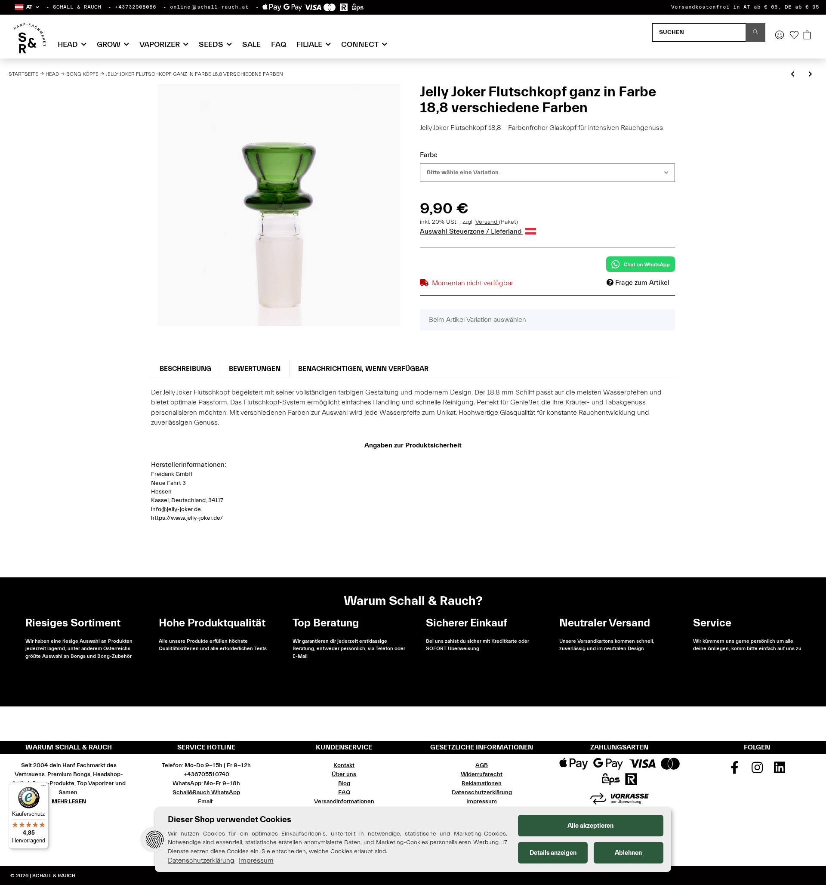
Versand (487, 222)
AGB (481, 765)
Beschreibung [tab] (185, 369)
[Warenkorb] (807, 36)
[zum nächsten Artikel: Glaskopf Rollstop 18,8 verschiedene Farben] (810, 74)
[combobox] (547, 172)
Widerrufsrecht (481, 774)
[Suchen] (755, 32)
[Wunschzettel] (794, 36)
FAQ (278, 44)
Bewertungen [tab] (254, 369)
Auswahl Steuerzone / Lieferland (471, 231)
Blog (344, 783)
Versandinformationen (344, 801)
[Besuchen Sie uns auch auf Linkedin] (780, 770)
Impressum (481, 801)
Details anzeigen (553, 853)
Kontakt (343, 765)
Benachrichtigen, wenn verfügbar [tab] (363, 369)
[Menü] (43, 787)
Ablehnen (628, 853)
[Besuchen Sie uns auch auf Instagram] (757, 770)
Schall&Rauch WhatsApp (206, 792)
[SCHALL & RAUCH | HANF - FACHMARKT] (29, 38)
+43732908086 (135, 7)
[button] (26, 7)
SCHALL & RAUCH (77, 7)
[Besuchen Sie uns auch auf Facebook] (735, 770)
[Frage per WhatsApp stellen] (640, 264)
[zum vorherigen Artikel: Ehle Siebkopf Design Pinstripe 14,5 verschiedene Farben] (792, 74)
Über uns (344, 774)
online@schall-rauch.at (209, 7)
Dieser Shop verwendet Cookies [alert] (229, 819)
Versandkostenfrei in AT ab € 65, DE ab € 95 (745, 7)
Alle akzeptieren (590, 825)
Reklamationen (482, 783)
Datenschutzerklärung (482, 792)
